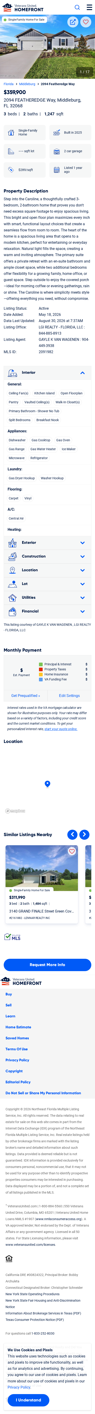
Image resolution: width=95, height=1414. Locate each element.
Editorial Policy (18, 1082)
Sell (9, 1005)
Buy (9, 994)
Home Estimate (18, 1027)
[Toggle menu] (89, 7)
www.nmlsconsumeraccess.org (58, 1219)
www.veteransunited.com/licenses (30, 1244)
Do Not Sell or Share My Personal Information (43, 1093)
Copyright (14, 1071)
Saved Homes (17, 1038)
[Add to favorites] (72, 851)
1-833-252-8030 (42, 1333)
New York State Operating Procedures (32, 1294)
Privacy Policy (17, 1060)
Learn (10, 1016)
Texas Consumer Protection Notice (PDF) (35, 1320)
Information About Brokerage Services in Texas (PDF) (43, 1313)
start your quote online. (61, 729)
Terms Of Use (17, 1049)
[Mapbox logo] (15, 811)
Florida (9, 84)
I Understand (28, 1400)
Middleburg (27, 84)
